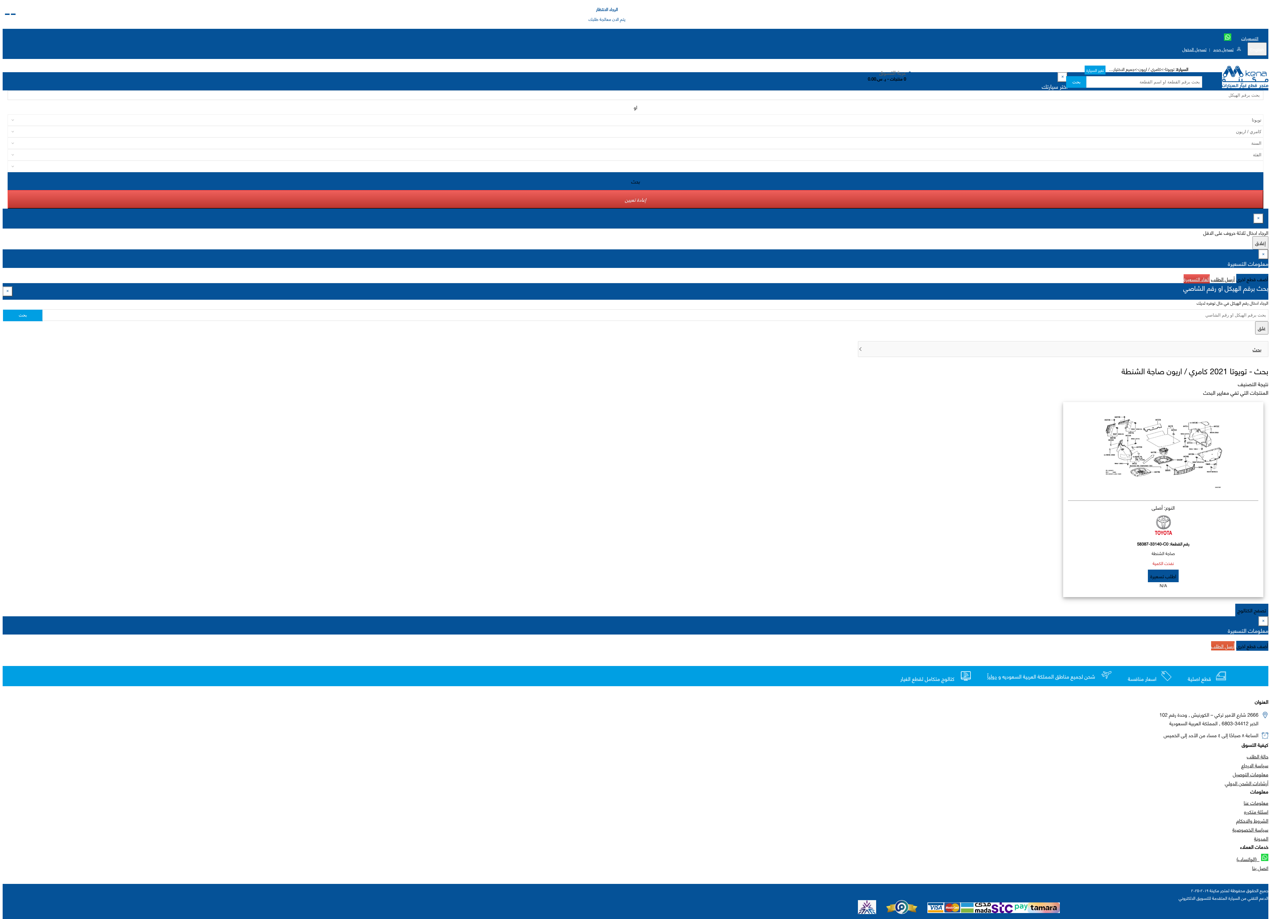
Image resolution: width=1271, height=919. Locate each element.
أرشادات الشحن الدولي (1246, 783)
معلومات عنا (1256, 802)
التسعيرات (1249, 38)
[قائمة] (13, 14)
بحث (1076, 81)
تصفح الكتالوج (1252, 610)
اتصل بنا (1260, 867)
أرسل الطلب (1223, 278)
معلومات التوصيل (1250, 774)
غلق (1262, 327)
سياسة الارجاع (1254, 765)
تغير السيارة (1095, 70)
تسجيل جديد (1223, 49)
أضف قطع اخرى (1252, 278)
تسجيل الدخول (1194, 49)
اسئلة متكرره (1256, 811)
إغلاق (1260, 242)
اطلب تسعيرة (1163, 576)
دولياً (992, 677)
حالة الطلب (1257, 756)
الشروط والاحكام (1252, 820)
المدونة (1261, 838)
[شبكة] (7, 14)
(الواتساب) (1248, 858)
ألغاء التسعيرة (1197, 278)
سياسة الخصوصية (1250, 829)
